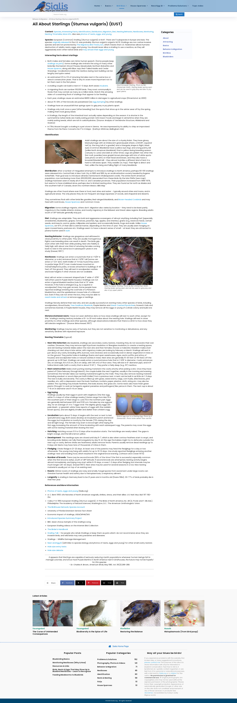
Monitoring (148, 31)
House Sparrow (54, 68)
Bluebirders (125, 628)
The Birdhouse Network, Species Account (66, 507)
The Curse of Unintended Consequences (45, 632)
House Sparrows (72, 202)
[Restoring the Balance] (140, 613)
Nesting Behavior (124, 31)
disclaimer (148, 693)
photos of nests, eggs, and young (95, 34)
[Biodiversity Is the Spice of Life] (97, 613)
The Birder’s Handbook (58, 529)
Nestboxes (138, 31)
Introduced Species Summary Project (65, 518)
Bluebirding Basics (61, 659)
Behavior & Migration (40, 19)
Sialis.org (162, 673)
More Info (67, 34)
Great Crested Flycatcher (122, 305)
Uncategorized (39, 628)
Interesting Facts (70, 31)
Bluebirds (88, 305)
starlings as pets (55, 63)
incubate (104, 85)
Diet (114, 31)
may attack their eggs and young (98, 49)
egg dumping (99, 101)
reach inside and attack (56, 297)
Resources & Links (61, 666)
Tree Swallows (76, 305)
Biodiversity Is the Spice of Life (92, 631)
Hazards (167, 628)
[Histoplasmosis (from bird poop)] (184, 613)
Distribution (97, 31)
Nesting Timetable (53, 34)
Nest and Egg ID (55, 543)
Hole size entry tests (57, 546)
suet (68, 230)
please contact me (152, 662)
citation (174, 673)
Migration (107, 31)
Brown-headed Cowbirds (129, 199)
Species (57, 31)
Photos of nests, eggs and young (63, 491)
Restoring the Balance (131, 631)
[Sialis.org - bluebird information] (54, 6)
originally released (61, 42)
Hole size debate (55, 550)
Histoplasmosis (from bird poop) (181, 631)
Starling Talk (53, 533)
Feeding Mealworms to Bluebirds (68, 675)
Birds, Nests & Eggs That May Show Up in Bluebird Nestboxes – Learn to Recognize (72, 670)
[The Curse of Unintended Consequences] (53, 613)
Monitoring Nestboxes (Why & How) (69, 662)
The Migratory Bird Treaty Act (90, 44)
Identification (85, 31)
